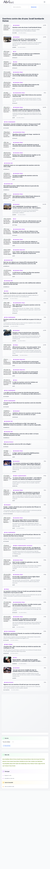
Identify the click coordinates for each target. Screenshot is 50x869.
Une (15, 51)
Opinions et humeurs (9, 682)
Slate (5, 598)
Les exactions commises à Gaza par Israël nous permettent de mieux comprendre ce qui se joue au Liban (22, 591)
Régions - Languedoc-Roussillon (20, 475)
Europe (15, 61)
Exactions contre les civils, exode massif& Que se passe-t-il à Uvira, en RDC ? (22, 320)
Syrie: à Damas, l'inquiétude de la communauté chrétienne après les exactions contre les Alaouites (26, 362)
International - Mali (8, 163)
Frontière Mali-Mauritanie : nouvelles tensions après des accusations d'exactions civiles (26, 605)
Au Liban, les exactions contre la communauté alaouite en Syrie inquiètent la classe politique (25, 372)
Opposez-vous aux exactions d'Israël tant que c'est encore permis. (21, 684)
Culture (6, 291)
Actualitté (6, 298)
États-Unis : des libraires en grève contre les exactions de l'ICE (20, 293)
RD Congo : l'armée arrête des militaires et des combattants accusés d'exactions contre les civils (25, 232)
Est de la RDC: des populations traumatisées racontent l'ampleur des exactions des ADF (24, 619)
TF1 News (15, 225)
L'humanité (7, 128)
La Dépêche (16, 555)
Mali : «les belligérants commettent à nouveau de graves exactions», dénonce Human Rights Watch (26, 493)
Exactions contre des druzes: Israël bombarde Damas (26, 27)
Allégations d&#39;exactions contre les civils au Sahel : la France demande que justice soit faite (20, 434)
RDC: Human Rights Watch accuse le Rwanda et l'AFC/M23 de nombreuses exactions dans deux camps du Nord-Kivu (25, 521)
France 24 (15, 57)
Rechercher (34, 7)
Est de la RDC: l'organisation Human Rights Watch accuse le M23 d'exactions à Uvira (26, 577)
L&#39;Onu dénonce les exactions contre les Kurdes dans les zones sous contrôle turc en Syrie (26, 413)
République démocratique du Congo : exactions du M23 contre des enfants (26, 135)
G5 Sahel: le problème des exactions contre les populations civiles (25, 176)
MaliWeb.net (7, 169)
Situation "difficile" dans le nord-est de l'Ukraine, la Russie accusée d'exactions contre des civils (26, 64)
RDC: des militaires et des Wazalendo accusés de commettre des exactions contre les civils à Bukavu (26, 145)
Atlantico (15, 663)
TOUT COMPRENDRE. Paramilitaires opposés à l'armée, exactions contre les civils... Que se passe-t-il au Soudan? (26, 208)
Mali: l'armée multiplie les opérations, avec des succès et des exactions (25, 562)
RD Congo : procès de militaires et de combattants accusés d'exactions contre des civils (26, 54)
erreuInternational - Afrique (19, 92)
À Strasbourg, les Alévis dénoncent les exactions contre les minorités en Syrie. (22, 403)
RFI (14, 78)
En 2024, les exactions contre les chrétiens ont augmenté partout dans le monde (25, 382)
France (15, 380)
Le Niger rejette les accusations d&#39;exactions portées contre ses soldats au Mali (25, 453)
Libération (6, 446)
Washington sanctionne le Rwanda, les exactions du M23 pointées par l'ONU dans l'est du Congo (22, 634)
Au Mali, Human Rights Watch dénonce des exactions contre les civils (27, 95)
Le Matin (15, 32)
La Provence (16, 355)
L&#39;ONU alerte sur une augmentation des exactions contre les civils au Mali (21, 165)
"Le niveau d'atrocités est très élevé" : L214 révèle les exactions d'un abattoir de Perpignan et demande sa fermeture (27, 479)
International (16, 25)
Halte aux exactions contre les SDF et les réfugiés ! (17, 444)
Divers (15, 657)
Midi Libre (15, 486)
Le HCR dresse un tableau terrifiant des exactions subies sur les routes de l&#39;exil (26, 273)
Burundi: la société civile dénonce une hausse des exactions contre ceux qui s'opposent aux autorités (26, 110)
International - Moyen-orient (19, 249)
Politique (16, 345)
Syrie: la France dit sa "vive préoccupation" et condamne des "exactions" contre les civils (24, 39)
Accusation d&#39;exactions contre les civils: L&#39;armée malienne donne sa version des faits (22, 283)
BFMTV (15, 47)
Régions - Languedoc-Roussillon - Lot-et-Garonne (23, 545)
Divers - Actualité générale (10, 121)
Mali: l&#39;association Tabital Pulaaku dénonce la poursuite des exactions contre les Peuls (21, 186)
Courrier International (9, 513)
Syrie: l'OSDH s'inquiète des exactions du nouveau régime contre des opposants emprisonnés (26, 252)
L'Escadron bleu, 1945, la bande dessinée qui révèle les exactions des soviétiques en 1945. (22, 647)
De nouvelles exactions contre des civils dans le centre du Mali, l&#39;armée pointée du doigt (25, 75)
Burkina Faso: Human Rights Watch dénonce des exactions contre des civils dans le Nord (25, 85)
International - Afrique (18, 72)
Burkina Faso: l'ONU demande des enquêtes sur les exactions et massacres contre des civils (26, 155)
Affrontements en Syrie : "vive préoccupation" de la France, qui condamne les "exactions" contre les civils (26, 348)
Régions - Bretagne (8, 644)
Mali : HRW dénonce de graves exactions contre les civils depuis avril (26, 305)
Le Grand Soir (7, 689)
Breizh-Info (7, 653)
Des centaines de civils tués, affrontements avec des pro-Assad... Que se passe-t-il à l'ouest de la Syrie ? (26, 221)
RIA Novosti (16, 417)
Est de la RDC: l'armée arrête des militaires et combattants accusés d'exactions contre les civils (25, 242)
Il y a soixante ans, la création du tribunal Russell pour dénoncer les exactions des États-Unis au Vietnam (22, 535)
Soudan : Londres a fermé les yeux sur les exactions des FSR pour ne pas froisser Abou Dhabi (22, 507)
